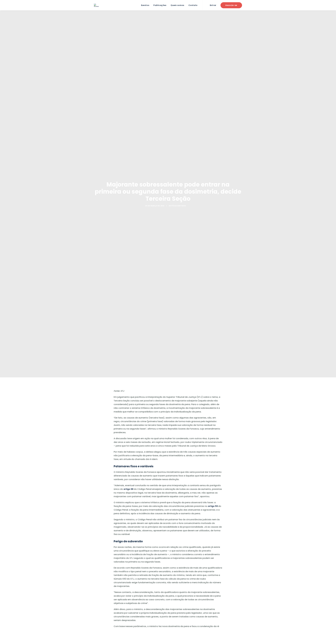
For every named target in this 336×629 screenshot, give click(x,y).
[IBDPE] (96, 5)
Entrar (213, 5)
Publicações (159, 5)
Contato (193, 5)
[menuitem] (145, 5)
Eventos (145, 5)
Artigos (182, 206)
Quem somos (177, 5)
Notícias (173, 206)
